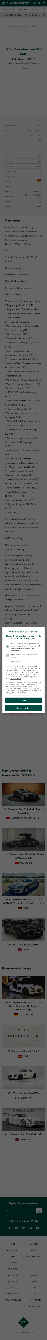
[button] (23, 662)
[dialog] (23, 670)
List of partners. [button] (15, 679)
